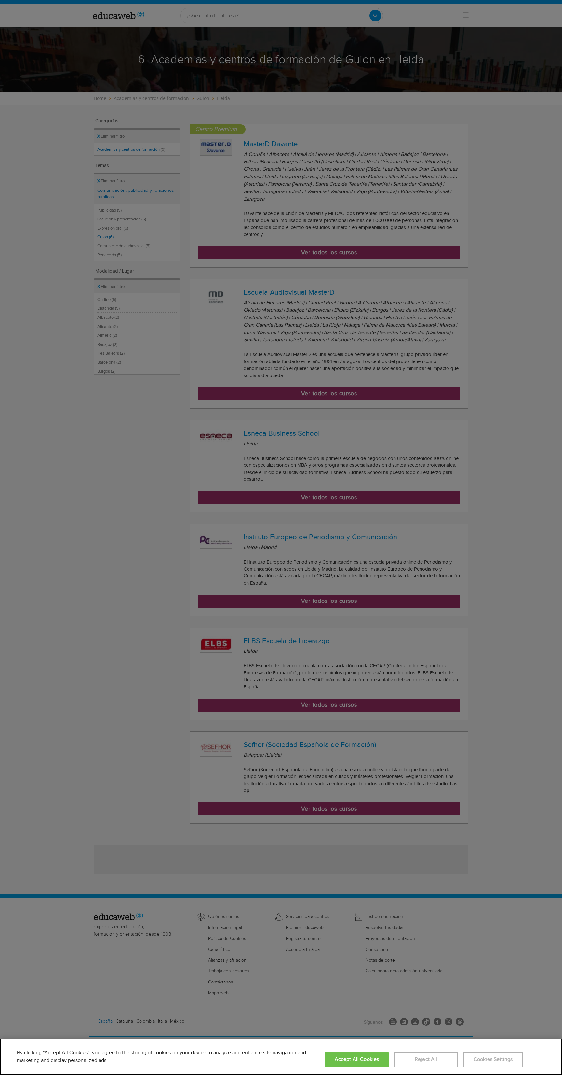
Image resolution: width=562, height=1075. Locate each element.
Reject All (426, 1059)
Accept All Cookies (357, 1059)
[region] (281, 1057)
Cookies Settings (493, 1059)
